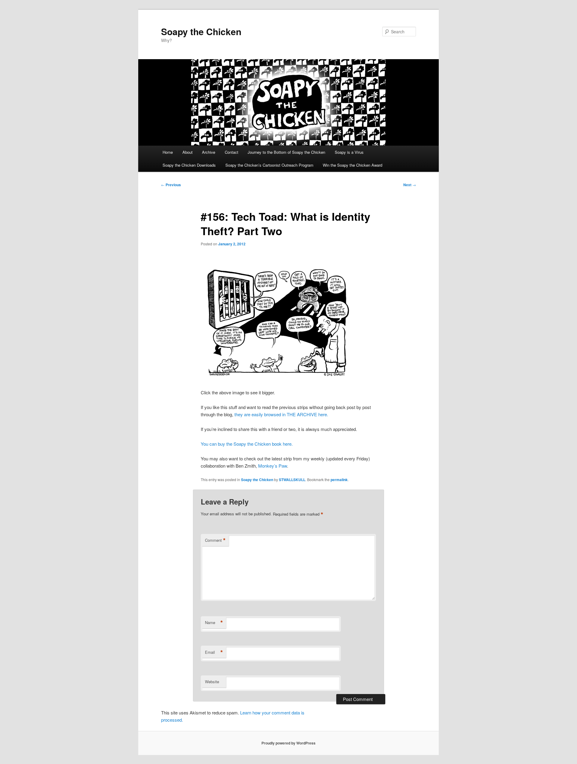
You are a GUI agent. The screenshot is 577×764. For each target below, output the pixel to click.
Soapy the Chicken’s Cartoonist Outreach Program (269, 165)
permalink (339, 479)
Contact (231, 152)
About (187, 152)
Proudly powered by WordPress (288, 743)
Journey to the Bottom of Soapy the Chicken (286, 152)
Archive (208, 152)
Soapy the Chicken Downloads (189, 165)
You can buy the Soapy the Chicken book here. (247, 444)
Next (409, 184)
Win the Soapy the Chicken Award (352, 165)
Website (212, 681)
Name (214, 622)
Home (168, 152)
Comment (215, 540)
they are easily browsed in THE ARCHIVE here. (281, 414)
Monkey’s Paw (272, 465)
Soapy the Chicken (201, 31)
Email (214, 652)
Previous (171, 184)
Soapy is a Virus (349, 152)
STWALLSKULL (292, 479)
